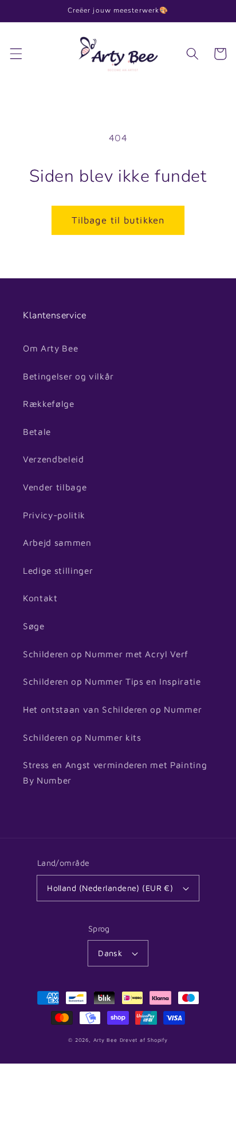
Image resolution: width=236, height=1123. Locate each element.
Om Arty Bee (50, 348)
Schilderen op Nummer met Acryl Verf (105, 654)
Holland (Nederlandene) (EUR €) (110, 888)
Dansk (110, 953)
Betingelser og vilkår (68, 376)
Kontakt (40, 598)
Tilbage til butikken (118, 219)
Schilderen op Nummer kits (82, 737)
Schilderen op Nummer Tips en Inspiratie (112, 681)
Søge (34, 626)
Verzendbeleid (53, 459)
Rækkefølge (48, 403)
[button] (15, 53)
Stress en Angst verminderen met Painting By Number (115, 772)
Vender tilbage (54, 487)
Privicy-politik (54, 515)
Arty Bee (105, 1040)
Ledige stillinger (58, 570)
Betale (37, 431)
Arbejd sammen (57, 542)
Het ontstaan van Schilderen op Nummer (112, 709)
